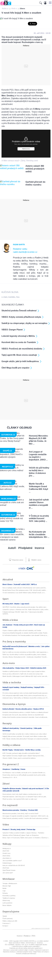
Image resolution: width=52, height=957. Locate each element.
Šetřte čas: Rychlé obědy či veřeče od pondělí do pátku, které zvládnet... (25, 654)
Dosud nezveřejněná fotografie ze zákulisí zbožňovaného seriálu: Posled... (25, 633)
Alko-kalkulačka (9, 668)
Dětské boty (6, 900)
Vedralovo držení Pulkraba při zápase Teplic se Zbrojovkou (21, 835)
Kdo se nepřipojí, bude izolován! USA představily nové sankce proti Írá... (25, 588)
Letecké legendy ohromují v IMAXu (18, 336)
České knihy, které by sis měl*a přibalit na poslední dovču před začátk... (25, 775)
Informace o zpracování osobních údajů (15, 950)
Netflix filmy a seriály (33, 750)
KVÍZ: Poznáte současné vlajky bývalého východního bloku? (21, 753)
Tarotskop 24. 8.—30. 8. (10, 777)
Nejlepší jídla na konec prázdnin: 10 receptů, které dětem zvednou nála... (25, 736)
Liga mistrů (25, 604)
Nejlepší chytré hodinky (11, 687)
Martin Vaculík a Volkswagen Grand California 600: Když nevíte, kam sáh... (25, 676)
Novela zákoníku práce (24, 709)
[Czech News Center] (30, 568)
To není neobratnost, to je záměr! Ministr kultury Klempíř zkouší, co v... (24, 592)
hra (17, 297)
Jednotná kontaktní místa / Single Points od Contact (32, 952)
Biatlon (17, 604)
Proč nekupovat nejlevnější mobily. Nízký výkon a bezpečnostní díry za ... (25, 695)
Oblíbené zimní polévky (11, 728)
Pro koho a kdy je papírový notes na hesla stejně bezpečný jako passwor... (25, 693)
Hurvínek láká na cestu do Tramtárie (19, 342)
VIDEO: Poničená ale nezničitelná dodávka (22, 349)
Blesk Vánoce (8, 584)
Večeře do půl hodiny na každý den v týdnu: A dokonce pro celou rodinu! (25, 734)
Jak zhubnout (7, 625)
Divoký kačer (19, 750)
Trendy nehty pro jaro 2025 (23, 625)
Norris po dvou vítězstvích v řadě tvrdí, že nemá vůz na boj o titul (23, 674)
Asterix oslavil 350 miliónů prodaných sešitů (34, 169)
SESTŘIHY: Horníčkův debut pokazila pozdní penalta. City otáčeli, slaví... (25, 607)
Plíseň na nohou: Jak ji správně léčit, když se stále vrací (20, 799)
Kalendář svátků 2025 (22, 584)
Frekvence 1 (6, 923)
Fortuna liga (31, 829)
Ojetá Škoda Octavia (9, 870)
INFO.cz (34, 584)
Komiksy (24, 810)
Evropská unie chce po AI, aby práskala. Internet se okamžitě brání (23, 715)
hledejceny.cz (7, 848)
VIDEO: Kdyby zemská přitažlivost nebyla (21, 317)
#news (23, 769)
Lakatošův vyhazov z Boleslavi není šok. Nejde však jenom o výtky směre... (26, 609)
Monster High (7, 886)
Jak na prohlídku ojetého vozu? (12, 860)
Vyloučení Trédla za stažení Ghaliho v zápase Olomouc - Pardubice (23, 833)
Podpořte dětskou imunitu (12, 788)
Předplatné (25, 548)
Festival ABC (33, 810)
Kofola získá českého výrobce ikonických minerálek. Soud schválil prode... (25, 717)
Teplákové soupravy (9, 898)
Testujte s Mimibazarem (10, 883)
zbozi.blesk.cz (7, 858)
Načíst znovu (26, 149)
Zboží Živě (6, 851)
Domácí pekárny (27, 728)
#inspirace (6, 769)
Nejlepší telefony (27, 687)
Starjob (5, 916)
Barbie (4, 888)
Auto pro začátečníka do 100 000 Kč (14, 865)
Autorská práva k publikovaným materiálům (26, 946)
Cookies (31, 950)
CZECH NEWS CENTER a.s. (28, 941)
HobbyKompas (7, 863)
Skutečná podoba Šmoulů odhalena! (19, 310)
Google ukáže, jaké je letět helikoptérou (20, 361)
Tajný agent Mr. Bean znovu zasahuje (19, 355)
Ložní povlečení (7, 903)
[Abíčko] (5, 5)
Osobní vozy (6, 853)
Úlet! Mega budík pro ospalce (15, 368)
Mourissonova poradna (11, 810)
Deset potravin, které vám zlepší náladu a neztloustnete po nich (22, 794)
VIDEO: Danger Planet (12, 330)
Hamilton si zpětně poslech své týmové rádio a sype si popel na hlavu (24, 671)
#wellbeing (16, 769)
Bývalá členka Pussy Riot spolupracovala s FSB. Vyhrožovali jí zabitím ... (25, 590)
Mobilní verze (36, 560)
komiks (11, 297)
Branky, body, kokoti (18, 829)
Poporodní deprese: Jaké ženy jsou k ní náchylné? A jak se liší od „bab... (25, 796)
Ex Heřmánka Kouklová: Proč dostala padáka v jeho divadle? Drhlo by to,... (25, 635)
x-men (4, 297)
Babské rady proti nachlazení (33, 788)
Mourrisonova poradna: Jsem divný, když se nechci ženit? (20, 813)
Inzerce (39, 548)
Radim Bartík (19, 245)
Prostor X (6, 829)
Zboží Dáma (6, 855)
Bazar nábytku (7, 905)
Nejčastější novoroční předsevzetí (15, 646)
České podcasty (8, 918)
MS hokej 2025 (8, 604)
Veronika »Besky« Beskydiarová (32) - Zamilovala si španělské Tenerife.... (25, 657)
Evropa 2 (5, 926)
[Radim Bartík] (6, 252)
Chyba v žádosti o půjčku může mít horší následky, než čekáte (22, 630)
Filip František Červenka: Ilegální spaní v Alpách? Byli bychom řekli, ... (24, 755)
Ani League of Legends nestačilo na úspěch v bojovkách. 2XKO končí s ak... (26, 816)
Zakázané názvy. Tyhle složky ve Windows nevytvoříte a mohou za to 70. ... (26, 698)
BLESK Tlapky (8, 750)
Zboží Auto (6, 868)
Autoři (12, 548)
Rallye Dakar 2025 (22, 668)
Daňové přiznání (9, 709)
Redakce (27, 936)
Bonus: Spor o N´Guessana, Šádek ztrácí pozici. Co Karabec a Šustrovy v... (26, 837)
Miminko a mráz (34, 646)
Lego (4, 891)
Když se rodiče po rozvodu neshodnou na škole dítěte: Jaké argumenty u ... (26, 652)
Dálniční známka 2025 (38, 668)
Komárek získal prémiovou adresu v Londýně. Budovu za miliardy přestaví (25, 712)
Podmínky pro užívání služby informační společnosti (25, 948)
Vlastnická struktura (9, 952)
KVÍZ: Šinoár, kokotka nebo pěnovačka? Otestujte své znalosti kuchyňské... (26, 739)
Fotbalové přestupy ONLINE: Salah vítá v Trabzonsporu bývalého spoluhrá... (23, 613)
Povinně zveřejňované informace (26, 953)
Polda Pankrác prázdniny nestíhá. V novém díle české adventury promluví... (26, 818)
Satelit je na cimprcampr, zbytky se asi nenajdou (24, 323)
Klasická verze (17, 560)
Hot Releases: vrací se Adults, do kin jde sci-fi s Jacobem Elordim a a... (24, 772)
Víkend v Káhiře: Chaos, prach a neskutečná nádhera (19, 758)
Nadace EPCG (39, 709)
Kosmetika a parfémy (9, 895)
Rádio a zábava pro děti (10, 921)
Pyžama (5, 893)
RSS (33, 936)
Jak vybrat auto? (8, 872)
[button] (49, 2)
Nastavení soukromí (41, 950)
